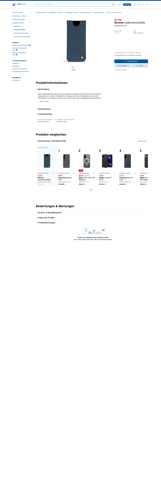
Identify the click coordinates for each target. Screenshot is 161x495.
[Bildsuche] (113, 4)
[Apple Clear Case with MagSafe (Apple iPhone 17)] (87, 166)
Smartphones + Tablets (19, 16)
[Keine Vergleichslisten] (139, 4)
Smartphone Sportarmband (22, 36)
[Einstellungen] (119, 4)
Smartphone (16, 66)
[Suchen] (37, 4)
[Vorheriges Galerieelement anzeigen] (35, 41)
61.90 (118, 19)
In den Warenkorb (132, 61)
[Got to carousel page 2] (73, 67)
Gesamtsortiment (17, 12)
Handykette (17, 26)
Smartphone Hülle (19, 29)
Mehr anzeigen (44, 101)
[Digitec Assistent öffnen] (134, 4)
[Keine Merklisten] (143, 4)
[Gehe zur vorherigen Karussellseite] (39, 165)
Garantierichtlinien (62, 121)
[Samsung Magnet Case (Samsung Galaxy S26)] (66, 166)
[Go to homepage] (18, 4)
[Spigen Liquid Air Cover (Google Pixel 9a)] (107, 166)
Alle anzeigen (142, 141)
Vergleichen (123, 65)
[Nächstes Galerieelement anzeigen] (111, 41)
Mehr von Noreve (138, 32)
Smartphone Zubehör (18, 19)
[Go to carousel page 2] (91, 189)
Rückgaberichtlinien (43, 121)
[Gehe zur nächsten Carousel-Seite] (145, 165)
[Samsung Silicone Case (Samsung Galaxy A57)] (127, 166)
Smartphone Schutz (18, 23)
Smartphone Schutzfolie (21, 33)
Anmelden (127, 4)
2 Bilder (73, 70)
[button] (131, 53)
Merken (141, 65)
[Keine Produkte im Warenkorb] (147, 4)
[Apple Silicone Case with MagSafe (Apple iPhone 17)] (148, 166)
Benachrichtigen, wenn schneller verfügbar (128, 55)
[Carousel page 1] (72, 67)
